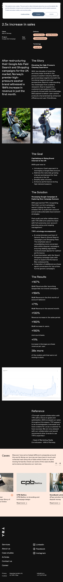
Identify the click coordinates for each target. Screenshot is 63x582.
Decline (51, 14)
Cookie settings (25, 14)
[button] (56, 463)
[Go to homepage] (3, 542)
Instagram (41, 553)
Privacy (4, 573)
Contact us (7, 561)
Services (6, 544)
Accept (38, 14)
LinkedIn (40, 544)
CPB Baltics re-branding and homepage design (28, 498)
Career (5, 565)
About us (6, 548)
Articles (5, 557)
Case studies (8, 553)
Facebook (40, 549)
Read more (21, 503)
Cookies (4, 576)
